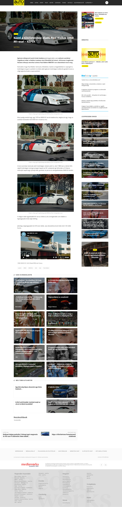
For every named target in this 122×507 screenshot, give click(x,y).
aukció (19, 268)
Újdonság (58, 2)
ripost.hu (89, 473)
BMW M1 (31, 268)
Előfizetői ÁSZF (87, 451)
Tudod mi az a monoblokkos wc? (91, 80)
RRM (34, 263)
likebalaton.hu (66, 482)
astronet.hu (66, 476)
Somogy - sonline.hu (20, 497)
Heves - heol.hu (19, 491)
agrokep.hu (42, 498)
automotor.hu (66, 478)
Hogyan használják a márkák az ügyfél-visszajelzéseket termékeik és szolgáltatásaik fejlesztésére (94, 107)
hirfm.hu (89, 502)
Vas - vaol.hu (18, 502)
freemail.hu (90, 486)
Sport (41, 2)
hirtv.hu (40, 486)
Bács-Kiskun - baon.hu (20, 476)
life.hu (88, 476)
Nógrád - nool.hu (19, 495)
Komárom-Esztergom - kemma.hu (23, 494)
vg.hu (40, 497)
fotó (36, 268)
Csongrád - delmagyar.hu (21, 482)
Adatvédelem (62, 451)
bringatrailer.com (52, 58)
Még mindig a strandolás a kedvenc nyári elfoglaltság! (93, 84)
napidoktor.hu (66, 484)
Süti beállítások (101, 451)
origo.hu (41, 488)
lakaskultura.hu (67, 479)
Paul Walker (46, 268)
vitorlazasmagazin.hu (68, 491)
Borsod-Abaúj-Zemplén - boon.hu (23, 481)
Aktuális (70, 2)
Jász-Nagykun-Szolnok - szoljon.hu (24, 492)
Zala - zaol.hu (42, 475)
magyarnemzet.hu (43, 483)
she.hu (88, 478)
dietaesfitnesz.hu (67, 489)
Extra (36, 2)
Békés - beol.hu (19, 479)
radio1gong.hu (90, 500)
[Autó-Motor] (19, 2)
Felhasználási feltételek (46, 451)
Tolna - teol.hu (18, 500)
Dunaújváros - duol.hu (20, 484)
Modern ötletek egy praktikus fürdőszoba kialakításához (93, 101)
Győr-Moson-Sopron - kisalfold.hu (23, 487)
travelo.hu (65, 487)
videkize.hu (66, 492)
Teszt (46, 2)
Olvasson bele (99, 18)
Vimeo (40, 263)
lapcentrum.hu (90, 491)
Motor (51, 2)
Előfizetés (89, 2)
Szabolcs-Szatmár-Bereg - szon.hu (24, 499)
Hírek (31, 2)
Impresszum (19, 451)
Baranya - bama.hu (20, 478)
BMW (25, 268)
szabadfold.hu (42, 485)
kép (40, 268)
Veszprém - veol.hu (44, 473)
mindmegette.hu (67, 486)
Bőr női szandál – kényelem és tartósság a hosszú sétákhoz (94, 95)
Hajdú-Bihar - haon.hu (20, 489)
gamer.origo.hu (67, 481)
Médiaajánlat (30, 451)
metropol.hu (90, 475)
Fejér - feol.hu (18, 486)
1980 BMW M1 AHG (23, 263)
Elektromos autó (79, 2)
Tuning (64, 2)
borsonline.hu (66, 502)
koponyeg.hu (90, 488)
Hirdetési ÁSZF (74, 451)
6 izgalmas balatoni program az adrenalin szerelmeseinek (94, 90)
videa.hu (89, 490)
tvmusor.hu (65, 494)
